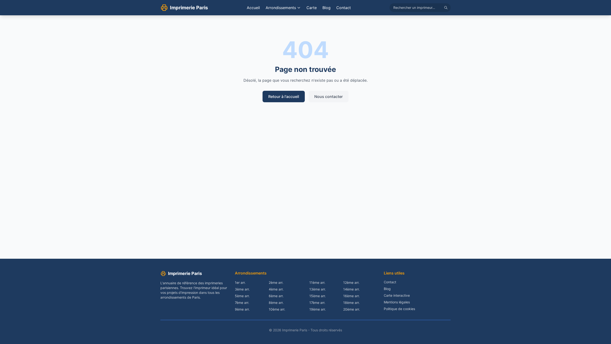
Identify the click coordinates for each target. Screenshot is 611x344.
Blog (326, 7)
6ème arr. (276, 296)
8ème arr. (276, 303)
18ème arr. (351, 303)
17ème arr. (317, 303)
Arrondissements (281, 7)
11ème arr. (317, 282)
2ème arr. (276, 282)
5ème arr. (242, 296)
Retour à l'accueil (283, 96)
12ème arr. (351, 282)
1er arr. (240, 282)
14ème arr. (351, 289)
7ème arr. (242, 303)
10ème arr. (277, 309)
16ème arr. (351, 296)
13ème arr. (317, 289)
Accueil (253, 7)
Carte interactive (397, 295)
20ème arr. (351, 309)
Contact (343, 7)
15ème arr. (317, 296)
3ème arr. (242, 289)
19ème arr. (317, 309)
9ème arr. (242, 309)
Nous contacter (328, 96)
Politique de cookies (399, 309)
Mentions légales (397, 302)
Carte (311, 7)
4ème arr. (276, 289)
